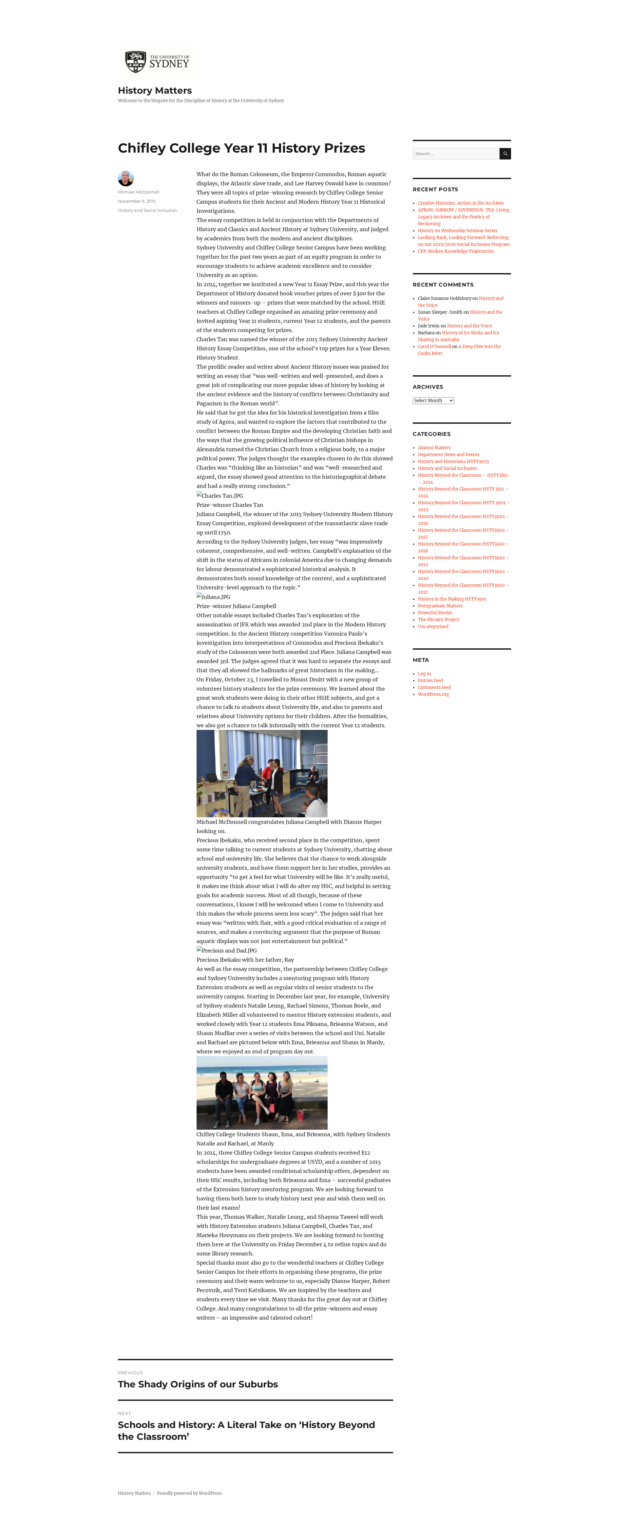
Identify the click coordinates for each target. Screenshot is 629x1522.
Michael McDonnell (139, 192)
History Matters (155, 90)
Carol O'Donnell (434, 346)
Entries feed (430, 680)
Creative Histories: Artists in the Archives (461, 203)
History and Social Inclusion (147, 210)
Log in (424, 674)
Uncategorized (433, 626)
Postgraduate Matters (440, 606)
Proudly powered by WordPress (189, 1493)
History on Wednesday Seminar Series (458, 230)
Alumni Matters (434, 448)
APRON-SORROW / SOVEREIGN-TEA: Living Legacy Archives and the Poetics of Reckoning (463, 217)
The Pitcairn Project (438, 619)
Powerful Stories (435, 613)
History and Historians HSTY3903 (453, 461)
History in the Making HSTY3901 (452, 599)
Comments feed (434, 687)
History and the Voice (469, 326)
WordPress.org (433, 694)
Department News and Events (449, 454)
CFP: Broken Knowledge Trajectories (456, 251)
